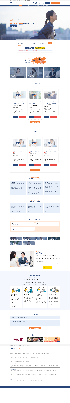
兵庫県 (18, 229)
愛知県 (37, 224)
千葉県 (16, 224)
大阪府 (16, 229)
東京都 (18, 224)
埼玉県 (13, 224)
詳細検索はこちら (20, 45)
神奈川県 (21, 224)
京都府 (13, 229)
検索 (50, 43)
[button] (12, 104)
